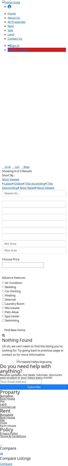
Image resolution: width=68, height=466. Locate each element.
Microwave (12, 308)
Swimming (12, 320)
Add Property (19, 50)
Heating (10, 295)
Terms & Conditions (13, 436)
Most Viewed (45, 188)
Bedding (10, 287)
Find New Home (14, 330)
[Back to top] (1, 444)
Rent (11, 26)
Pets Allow (12, 312)
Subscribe (34, 387)
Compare (6, 464)
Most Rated (27, 188)
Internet (10, 299)
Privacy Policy (9, 433)
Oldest (18, 184)
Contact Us (15, 39)
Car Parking (13, 291)
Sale (10, 30)
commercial (8, 407)
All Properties (16, 22)
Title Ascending (34, 184)
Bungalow (6, 396)
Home (12, 13)
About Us (14, 18)
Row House (7, 399)
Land (11, 34)
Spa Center (12, 316)
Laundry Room (14, 304)
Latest (7, 184)
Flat (2, 420)
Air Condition (13, 283)
